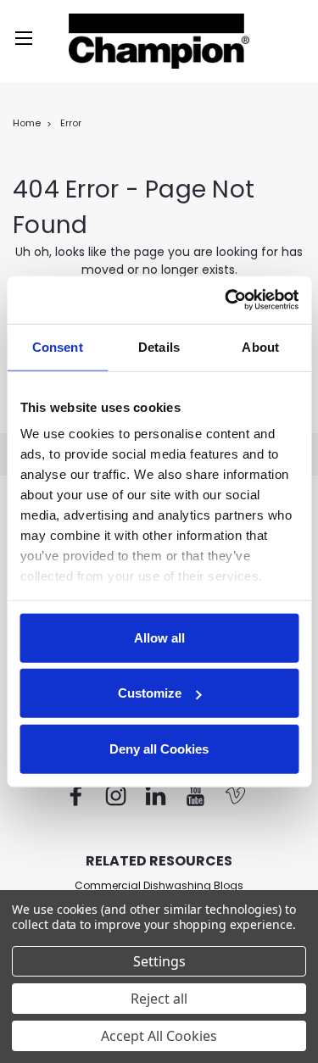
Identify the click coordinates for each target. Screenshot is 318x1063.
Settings (159, 961)
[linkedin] (155, 795)
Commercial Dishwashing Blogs (159, 885)
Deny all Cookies (159, 748)
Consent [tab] (57, 346)
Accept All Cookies (159, 1036)
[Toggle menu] (23, 38)
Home (27, 123)
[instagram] (115, 795)
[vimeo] (235, 795)
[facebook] (75, 795)
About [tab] (260, 346)
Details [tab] (159, 346)
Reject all (159, 998)
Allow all (159, 637)
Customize (149, 693)
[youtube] (195, 795)
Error (70, 123)
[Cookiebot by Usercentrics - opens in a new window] (226, 300)
